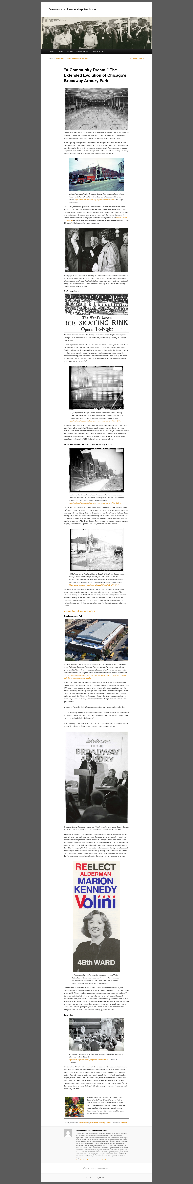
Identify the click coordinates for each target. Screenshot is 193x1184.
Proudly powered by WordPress (96, 1178)
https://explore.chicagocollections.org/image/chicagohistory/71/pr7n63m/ (95, 503)
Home (51, 51)
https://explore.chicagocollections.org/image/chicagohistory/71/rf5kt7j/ (94, 585)
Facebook (70, 51)
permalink (124, 1123)
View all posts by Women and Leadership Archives (93, 1160)
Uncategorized (83, 1123)
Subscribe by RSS (82, 51)
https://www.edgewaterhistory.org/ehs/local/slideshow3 (94, 199)
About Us (60, 51)
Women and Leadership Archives (72, 9)
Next (141, 58)
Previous (133, 58)
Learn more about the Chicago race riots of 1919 (79, 611)
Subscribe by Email (98, 51)
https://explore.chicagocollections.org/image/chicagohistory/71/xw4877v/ (95, 421)
